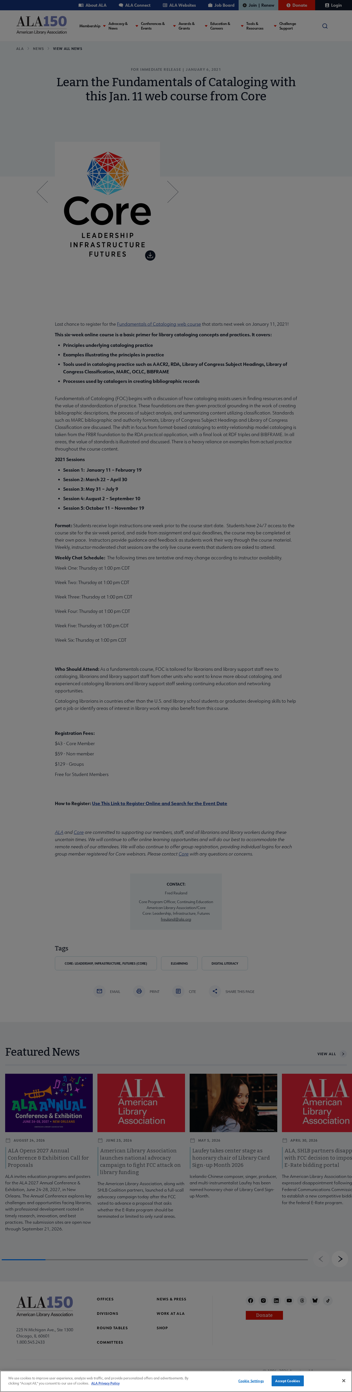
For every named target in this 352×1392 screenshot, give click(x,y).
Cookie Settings (251, 1381)
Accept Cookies (287, 1381)
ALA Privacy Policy (105, 1383)
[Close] (343, 1380)
